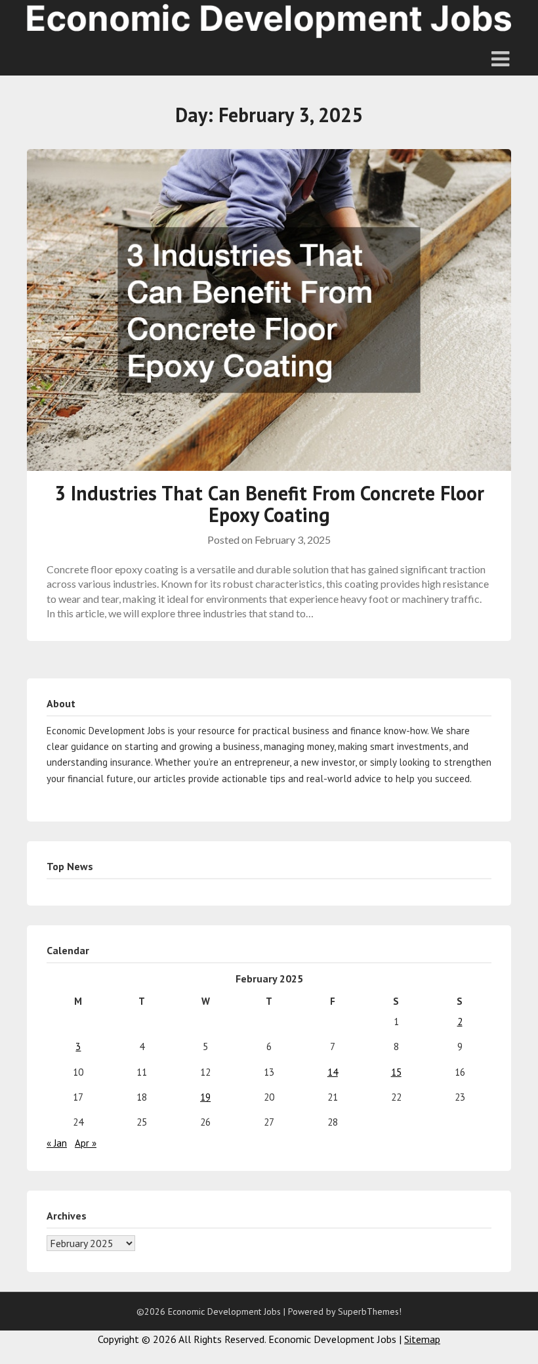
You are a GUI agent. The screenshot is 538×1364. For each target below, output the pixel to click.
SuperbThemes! (370, 1311)
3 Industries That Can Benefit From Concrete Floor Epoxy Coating (269, 503)
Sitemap (422, 1339)
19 (205, 1097)
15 (396, 1072)
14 (332, 1072)
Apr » (85, 1143)
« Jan (57, 1143)
